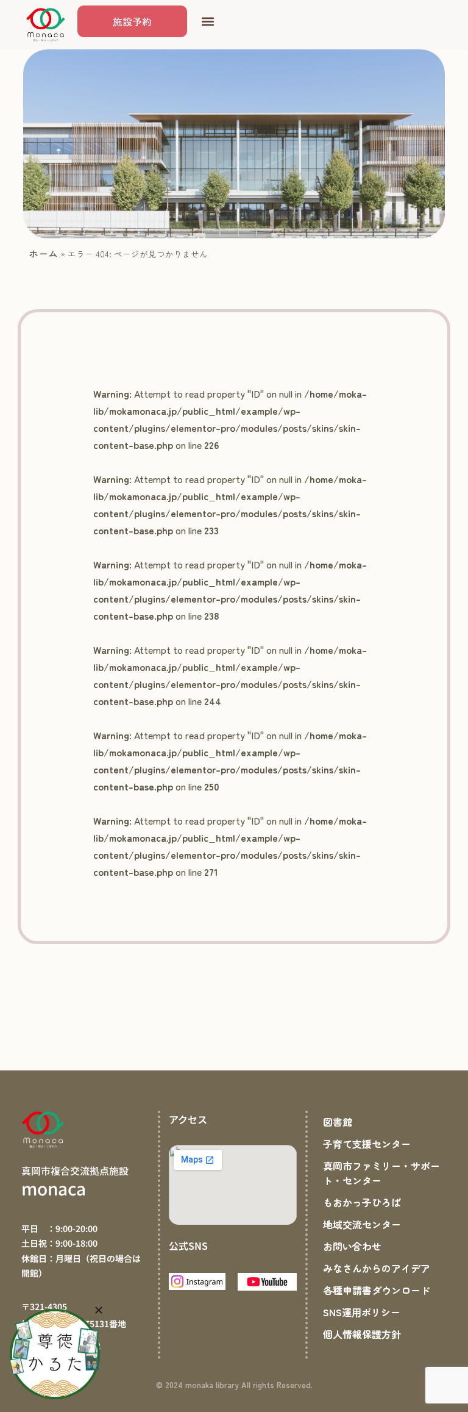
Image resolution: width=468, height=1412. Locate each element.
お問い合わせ (352, 1246)
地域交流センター (362, 1224)
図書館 (337, 1121)
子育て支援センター (367, 1143)
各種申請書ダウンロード (376, 1290)
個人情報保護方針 (362, 1334)
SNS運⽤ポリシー (361, 1312)
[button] (207, 22)
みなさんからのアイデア (376, 1268)
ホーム (43, 253)
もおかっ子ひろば (362, 1202)
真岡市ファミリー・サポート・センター (381, 1173)
